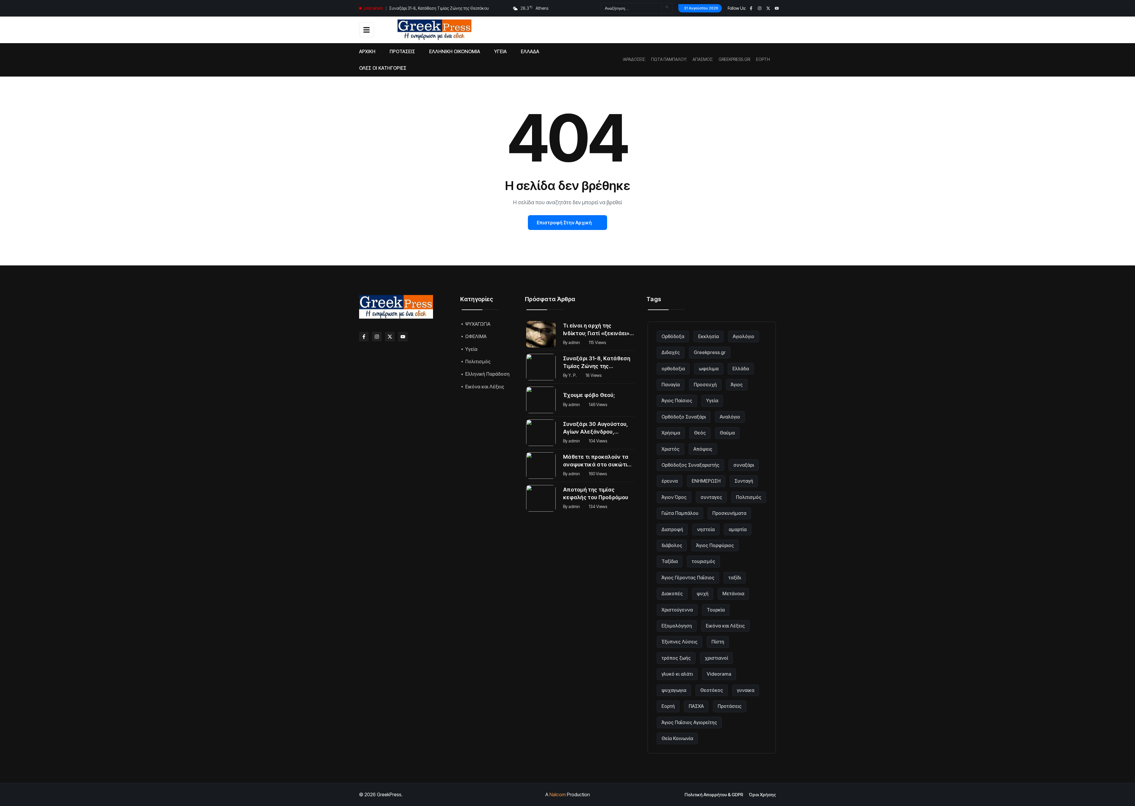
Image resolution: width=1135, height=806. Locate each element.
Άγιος (737, 384)
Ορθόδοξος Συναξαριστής (690, 465)
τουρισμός (703, 561)
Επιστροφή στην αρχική (564, 223)
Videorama (719, 674)
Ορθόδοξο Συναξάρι (683, 417)
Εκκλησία (708, 336)
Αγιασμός (702, 59)
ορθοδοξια (673, 369)
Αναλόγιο (730, 417)
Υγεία (712, 400)
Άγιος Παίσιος (676, 400)
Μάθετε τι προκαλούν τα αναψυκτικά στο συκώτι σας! (596, 461)
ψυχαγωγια (673, 690)
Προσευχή (705, 384)
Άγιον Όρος (674, 497)
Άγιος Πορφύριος (715, 545)
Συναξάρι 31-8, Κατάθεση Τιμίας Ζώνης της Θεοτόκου (596, 362)
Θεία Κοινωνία (677, 738)
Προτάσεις (730, 706)
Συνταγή (743, 481)
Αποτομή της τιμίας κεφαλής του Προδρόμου (595, 493)
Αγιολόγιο (743, 336)
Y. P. (572, 375)
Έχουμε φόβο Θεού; (407, 8)
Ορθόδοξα (672, 336)
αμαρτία (738, 529)
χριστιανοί (716, 658)
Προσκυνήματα (729, 513)
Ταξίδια (669, 561)
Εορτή (668, 706)
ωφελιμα (709, 369)
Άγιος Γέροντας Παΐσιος (687, 577)
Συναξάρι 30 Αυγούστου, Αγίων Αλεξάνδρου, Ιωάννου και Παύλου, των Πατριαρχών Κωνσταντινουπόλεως (596, 428)
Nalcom (557, 794)
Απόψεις (702, 449)
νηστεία (706, 529)
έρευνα (669, 481)
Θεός (700, 433)
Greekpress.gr (734, 59)
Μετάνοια (733, 593)
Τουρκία (716, 610)
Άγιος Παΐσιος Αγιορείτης (689, 722)
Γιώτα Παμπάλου (668, 59)
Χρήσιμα (670, 433)
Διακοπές (672, 593)
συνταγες (711, 497)
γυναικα (745, 690)
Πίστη (717, 642)
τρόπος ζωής (676, 658)
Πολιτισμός (748, 497)
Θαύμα (727, 433)
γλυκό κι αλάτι (677, 674)
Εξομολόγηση (676, 626)
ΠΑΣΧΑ (696, 706)
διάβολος (671, 545)
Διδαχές (670, 352)
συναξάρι (743, 465)
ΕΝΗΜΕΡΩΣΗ (706, 481)
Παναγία (670, 384)
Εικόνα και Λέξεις (725, 626)
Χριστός (670, 449)
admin (574, 342)
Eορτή (763, 59)
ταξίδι (734, 577)
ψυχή (702, 593)
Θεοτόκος (711, 690)
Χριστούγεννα (677, 610)
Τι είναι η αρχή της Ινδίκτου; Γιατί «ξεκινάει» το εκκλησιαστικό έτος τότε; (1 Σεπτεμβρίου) (596, 329)
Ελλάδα (740, 369)
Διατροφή (672, 529)
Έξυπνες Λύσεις (679, 642)
